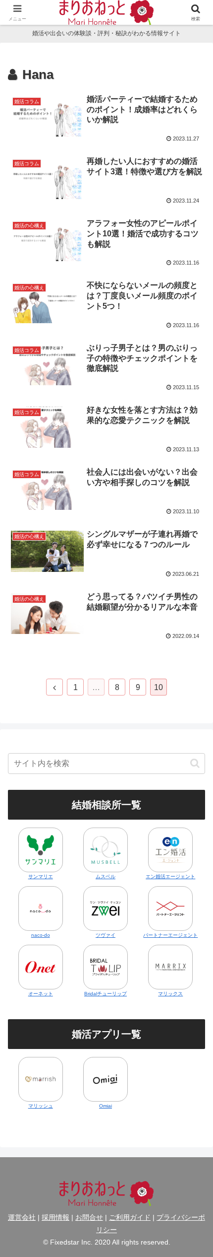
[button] (195, 763)
